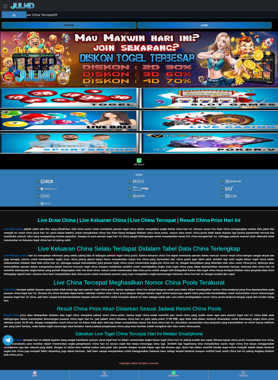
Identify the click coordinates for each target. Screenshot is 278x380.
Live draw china (13, 229)
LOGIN (204, 25)
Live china (10, 289)
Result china (11, 315)
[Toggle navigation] (5, 6)
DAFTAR (69, 25)
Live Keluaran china (15, 255)
